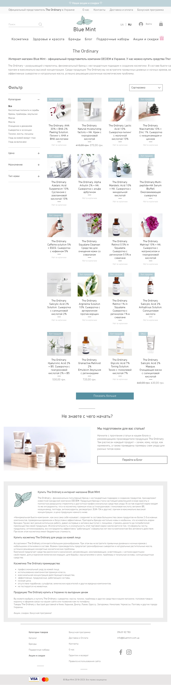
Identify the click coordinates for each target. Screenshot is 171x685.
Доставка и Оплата (78, 638)
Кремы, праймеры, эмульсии (23, 114)
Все (10, 106)
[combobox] (146, 87)
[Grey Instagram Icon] (128, 652)
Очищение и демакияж (20, 126)
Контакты (73, 643)
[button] (161, 23)
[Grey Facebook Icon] (120, 652)
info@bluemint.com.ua (128, 638)
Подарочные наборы (39, 649)
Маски (11, 118)
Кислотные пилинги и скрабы (23, 110)
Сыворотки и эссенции (20, 130)
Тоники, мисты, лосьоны (20, 134)
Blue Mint (84, 29)
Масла (11, 122)
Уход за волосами (17, 142)
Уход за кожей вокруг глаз (22, 138)
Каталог (33, 638)
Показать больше (105, 396)
